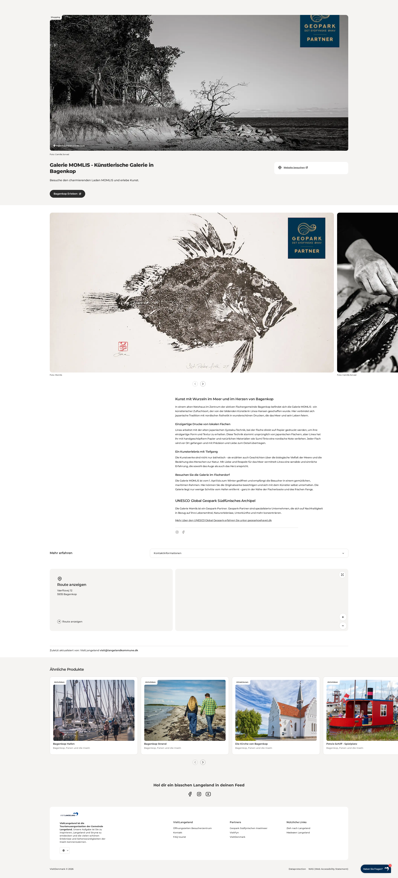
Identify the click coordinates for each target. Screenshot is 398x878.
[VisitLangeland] (69, 814)
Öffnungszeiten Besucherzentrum (192, 828)
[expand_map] (342, 574)
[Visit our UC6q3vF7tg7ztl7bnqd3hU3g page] (208, 794)
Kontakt (177, 832)
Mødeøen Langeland (298, 832)
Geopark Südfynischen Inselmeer (248, 828)
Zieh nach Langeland (298, 828)
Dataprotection (297, 869)
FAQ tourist (179, 837)
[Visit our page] (190, 794)
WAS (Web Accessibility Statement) (328, 869)
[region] (261, 600)
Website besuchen (294, 167)
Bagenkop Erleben (66, 193)
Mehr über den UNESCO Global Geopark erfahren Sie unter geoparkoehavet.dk (223, 520)
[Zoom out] (343, 625)
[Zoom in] (343, 617)
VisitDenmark (237, 837)
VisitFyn (234, 832)
